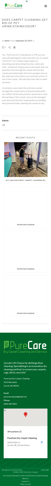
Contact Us (25, 481)
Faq (11, 32)
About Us (25, 478)
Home (5, 32)
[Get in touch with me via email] (4, 125)
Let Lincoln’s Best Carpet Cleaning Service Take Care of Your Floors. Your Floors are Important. (26, 180)
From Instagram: (26, 225)
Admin (7, 40)
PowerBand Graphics (31, 470)
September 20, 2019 (24, 40)
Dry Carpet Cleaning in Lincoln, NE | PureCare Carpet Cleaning (25, 476)
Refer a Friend (25, 484)
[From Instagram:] (25, 204)
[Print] (15, 47)
